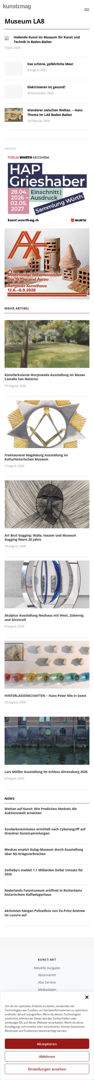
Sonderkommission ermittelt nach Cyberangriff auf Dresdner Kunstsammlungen (45, 831)
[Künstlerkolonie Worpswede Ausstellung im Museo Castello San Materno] (47, 365)
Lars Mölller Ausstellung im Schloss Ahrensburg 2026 (46, 772)
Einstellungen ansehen (47, 1069)
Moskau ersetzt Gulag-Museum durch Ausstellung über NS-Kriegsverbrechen (44, 851)
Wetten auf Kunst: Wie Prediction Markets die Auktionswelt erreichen (41, 811)
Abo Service (47, 982)
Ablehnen (47, 1056)
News (9, 798)
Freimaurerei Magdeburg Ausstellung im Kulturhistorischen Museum (36, 457)
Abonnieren (47, 975)
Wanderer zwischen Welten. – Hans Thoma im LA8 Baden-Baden (55, 112)
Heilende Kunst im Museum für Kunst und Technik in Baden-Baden (47, 39)
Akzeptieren (47, 1044)
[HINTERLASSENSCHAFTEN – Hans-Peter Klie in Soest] (47, 686)
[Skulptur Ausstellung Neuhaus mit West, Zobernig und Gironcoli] (47, 606)
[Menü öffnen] (87, 10)
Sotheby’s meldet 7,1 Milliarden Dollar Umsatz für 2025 (44, 872)
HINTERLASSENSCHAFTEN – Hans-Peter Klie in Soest (45, 695)
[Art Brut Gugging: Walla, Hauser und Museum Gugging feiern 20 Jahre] (47, 525)
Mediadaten (47, 989)
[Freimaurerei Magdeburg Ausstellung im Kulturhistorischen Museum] (47, 445)
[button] (87, 997)
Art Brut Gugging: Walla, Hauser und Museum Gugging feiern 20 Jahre (40, 537)
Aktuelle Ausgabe (47, 968)
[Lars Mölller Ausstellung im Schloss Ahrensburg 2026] (47, 762)
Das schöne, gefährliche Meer (50, 64)
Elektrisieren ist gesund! (46, 87)
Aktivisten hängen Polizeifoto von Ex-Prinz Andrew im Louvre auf (45, 913)
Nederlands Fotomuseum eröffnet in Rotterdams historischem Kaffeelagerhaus (43, 892)
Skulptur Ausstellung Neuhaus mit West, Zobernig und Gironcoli (44, 617)
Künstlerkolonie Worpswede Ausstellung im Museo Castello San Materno (45, 377)
